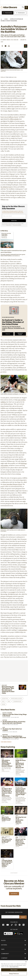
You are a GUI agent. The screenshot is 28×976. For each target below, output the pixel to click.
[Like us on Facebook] (3, 925)
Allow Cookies (14, 969)
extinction (5, 698)
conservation (17, 701)
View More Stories (6, 741)
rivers (3, 704)
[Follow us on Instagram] (16, 925)
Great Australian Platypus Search (12, 484)
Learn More (14, 893)
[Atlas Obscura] (9, 7)
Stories (6, 19)
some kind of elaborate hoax (17, 609)
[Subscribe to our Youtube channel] (7, 925)
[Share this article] (2, 45)
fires (9, 701)
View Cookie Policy (14, 966)
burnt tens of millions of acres (9, 117)
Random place (21, 12)
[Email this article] (5, 45)
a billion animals (14, 119)
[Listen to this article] (8, 45)
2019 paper (12, 592)
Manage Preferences (14, 973)
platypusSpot (23, 630)
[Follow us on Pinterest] (19, 925)
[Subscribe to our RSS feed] (23, 925)
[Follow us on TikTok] (12, 925)
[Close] (26, 961)
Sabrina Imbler (6, 39)
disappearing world (16, 698)
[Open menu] (26, 7)
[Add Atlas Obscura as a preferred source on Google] (25, 46)
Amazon (8, 334)
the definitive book (6, 187)
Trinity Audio (8, 77)
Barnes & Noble (20, 334)
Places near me (8, 12)
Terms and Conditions (17, 224)
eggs (3, 701)
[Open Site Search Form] (23, 7)
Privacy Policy (8, 224)
